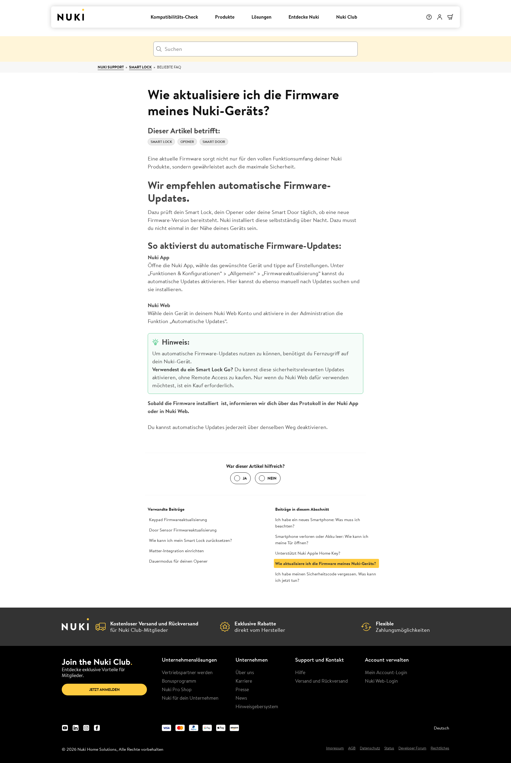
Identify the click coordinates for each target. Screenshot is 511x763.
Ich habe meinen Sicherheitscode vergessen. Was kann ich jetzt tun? (325, 577)
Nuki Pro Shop (177, 689)
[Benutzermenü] (439, 17)
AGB (352, 748)
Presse (242, 689)
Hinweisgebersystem (257, 706)
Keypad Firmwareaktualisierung (178, 519)
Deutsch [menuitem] (441, 728)
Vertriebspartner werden (187, 672)
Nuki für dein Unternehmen (190, 697)
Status (389, 748)
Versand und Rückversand (321, 680)
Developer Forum (412, 748)
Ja (245, 478)
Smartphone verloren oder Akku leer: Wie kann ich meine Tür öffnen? (321, 539)
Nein (272, 478)
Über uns (245, 672)
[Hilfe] (429, 17)
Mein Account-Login (386, 672)
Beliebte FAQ (169, 67)
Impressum (335, 748)
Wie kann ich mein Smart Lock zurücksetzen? (190, 540)
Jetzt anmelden (104, 689)
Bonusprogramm (179, 680)
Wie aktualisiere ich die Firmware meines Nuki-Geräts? (325, 563)
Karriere (244, 680)
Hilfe (300, 672)
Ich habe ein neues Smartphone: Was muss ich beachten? (317, 522)
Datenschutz (370, 748)
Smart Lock (140, 67)
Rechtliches (440, 748)
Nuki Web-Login (381, 680)
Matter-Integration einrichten (176, 550)
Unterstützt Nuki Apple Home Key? (307, 553)
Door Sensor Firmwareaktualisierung (183, 530)
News (241, 697)
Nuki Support (111, 67)
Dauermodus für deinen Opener (178, 561)
